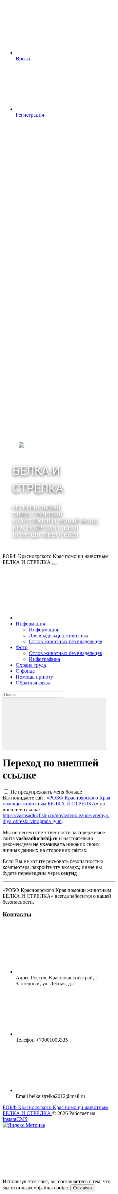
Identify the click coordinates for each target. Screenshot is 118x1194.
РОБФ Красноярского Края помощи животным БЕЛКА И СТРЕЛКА (56, 800)
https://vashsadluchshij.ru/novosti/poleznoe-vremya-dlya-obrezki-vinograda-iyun (56, 818)
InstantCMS (15, 1119)
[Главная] (65, 618)
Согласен (82, 1187)
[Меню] (54, 564)
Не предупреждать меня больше (46, 792)
